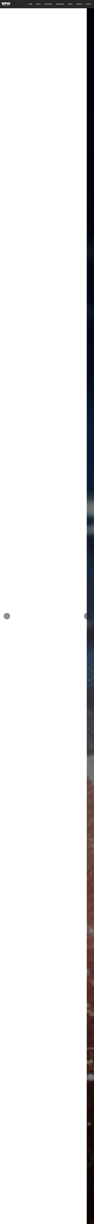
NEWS (70, 4)
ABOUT (38, 4)
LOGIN (88, 4)
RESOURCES (60, 4)
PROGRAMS (48, 4)
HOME (30, 4)
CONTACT (79, 4)
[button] (7, 616)
